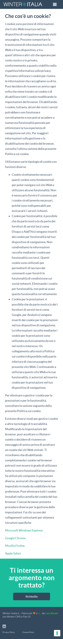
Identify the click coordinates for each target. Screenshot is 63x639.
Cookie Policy (28, 632)
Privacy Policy (9, 632)
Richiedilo (32, 596)
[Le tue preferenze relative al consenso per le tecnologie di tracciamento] (57, 633)
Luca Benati (51, 613)
